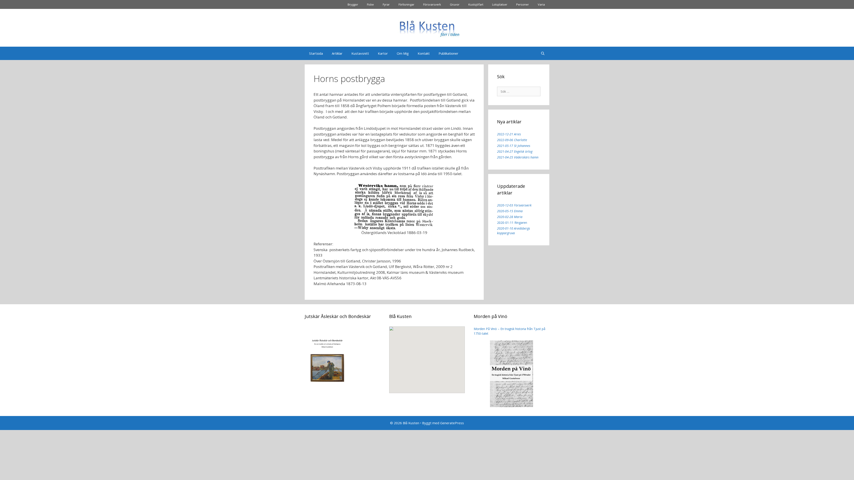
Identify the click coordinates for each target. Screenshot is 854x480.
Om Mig (403, 53)
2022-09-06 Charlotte (512, 140)
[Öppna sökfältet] (542, 53)
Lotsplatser (499, 4)
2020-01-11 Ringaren (512, 222)
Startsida (316, 53)
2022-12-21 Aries (509, 134)
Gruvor (454, 4)
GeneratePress (452, 423)
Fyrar (386, 4)
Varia (541, 4)
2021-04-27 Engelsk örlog (514, 151)
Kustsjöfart (475, 4)
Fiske (370, 4)
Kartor (383, 53)
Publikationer (448, 53)
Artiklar (337, 53)
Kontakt (424, 53)
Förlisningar (406, 4)
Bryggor (353, 4)
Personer (522, 4)
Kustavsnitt (360, 53)
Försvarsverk (432, 4)
